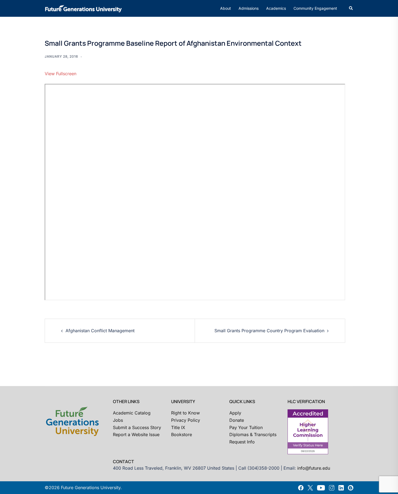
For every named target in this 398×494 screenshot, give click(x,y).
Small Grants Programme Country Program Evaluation (269, 330)
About (225, 8)
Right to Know (185, 413)
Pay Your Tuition (246, 427)
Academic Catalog (132, 413)
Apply (235, 413)
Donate (236, 420)
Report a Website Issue (136, 434)
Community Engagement (315, 8)
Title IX (178, 427)
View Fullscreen (60, 73)
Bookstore (181, 434)
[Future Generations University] (83, 8)
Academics (276, 8)
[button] (351, 8)
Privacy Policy (185, 420)
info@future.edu (313, 468)
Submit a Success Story (137, 427)
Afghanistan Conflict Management (100, 330)
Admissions (249, 8)
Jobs (118, 420)
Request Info (242, 441)
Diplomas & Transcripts (252, 434)
